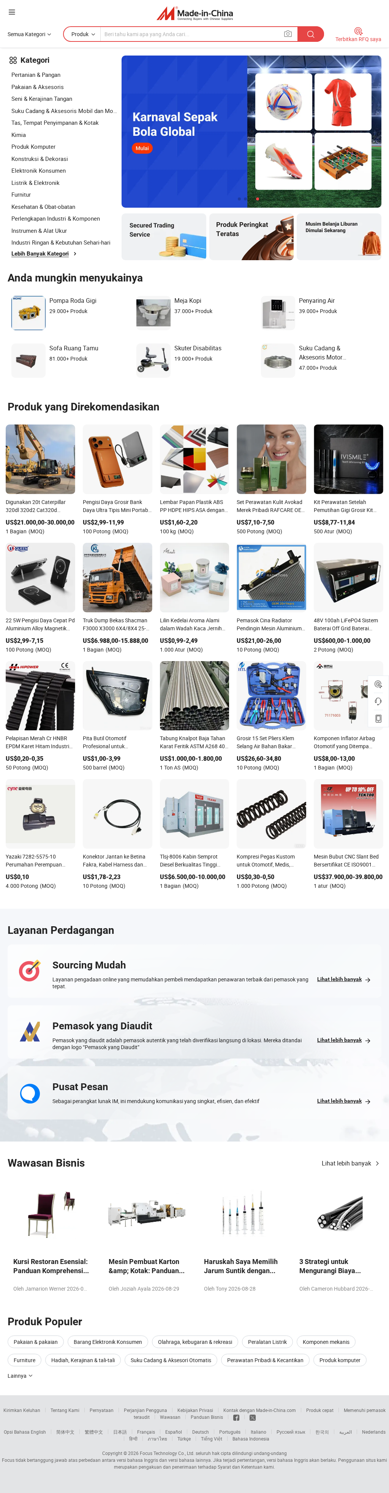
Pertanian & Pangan (35, 74)
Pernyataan (102, 1410)
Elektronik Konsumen (38, 170)
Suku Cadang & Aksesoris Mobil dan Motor (64, 110)
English (38, 1432)
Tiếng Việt (211, 1439)
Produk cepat (320, 1410)
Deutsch (200, 1432)
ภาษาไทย (157, 1439)
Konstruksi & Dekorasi (39, 158)
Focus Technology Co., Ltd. (167, 1453)
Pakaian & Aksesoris (37, 87)
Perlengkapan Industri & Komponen (55, 218)
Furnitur (21, 194)
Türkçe (184, 1439)
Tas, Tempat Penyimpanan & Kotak (55, 122)
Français (146, 1432)
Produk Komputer (33, 146)
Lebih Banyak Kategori (40, 253)
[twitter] (253, 1417)
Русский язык (291, 1432)
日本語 (120, 1432)
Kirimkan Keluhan (21, 1410)
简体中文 (65, 1432)
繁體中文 (94, 1432)
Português (229, 1432)
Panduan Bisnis (207, 1417)
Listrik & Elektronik (35, 182)
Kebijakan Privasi (195, 1410)
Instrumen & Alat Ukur (39, 230)
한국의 (322, 1432)
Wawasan (170, 1417)
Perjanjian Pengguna (145, 1410)
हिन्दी (133, 1439)
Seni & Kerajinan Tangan (41, 98)
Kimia (18, 134)
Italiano (258, 1432)
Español (173, 1432)
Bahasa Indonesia (250, 1439)
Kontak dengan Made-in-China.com (259, 1410)
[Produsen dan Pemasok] (195, 13)
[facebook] (236, 1417)
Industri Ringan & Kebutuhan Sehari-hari (61, 242)
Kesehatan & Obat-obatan (43, 206)
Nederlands (374, 1432)
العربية (345, 1432)
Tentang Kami (65, 1410)
